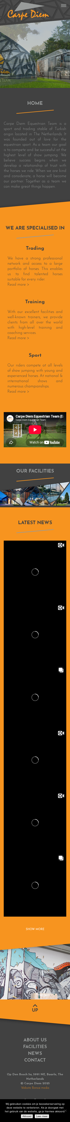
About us (35, 1040)
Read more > (18, 285)
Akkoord (26, 1116)
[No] (65, 1110)
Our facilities (35, 471)
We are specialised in (35, 228)
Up (35, 1010)
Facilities (35, 1047)
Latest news (35, 522)
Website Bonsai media (35, 1087)
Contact (35, 1060)
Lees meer (42, 1116)
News (35, 1053)
